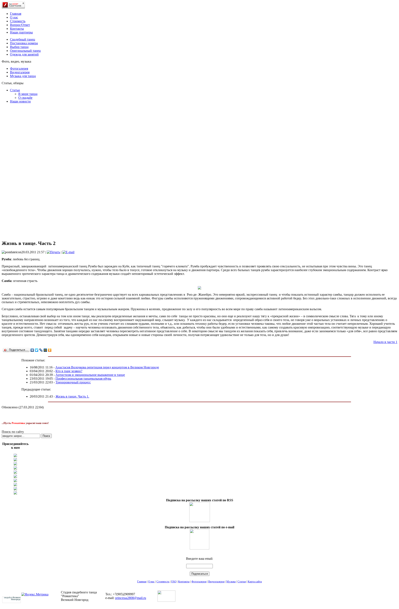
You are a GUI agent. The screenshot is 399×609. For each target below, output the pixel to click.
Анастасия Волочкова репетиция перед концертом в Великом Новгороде (107, 367)
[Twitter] (36, 350)
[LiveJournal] (41, 350)
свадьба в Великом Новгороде (12, 598)
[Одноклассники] (50, 350)
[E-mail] (68, 252)
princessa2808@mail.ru (130, 598)
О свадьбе (25, 97)
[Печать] (53, 252)
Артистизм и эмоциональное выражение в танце (90, 375)
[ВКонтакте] (32, 350)
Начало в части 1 (385, 342)
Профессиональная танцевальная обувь (83, 378)
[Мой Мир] (45, 350)
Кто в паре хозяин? (68, 371)
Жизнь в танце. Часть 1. (72, 396)
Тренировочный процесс (73, 382)
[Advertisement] (15, 169)
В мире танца (27, 94)
